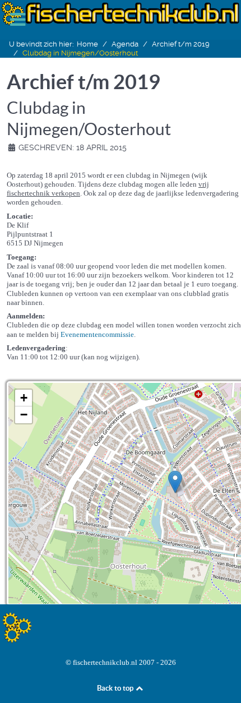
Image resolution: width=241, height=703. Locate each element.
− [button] (23, 415)
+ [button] (23, 398)
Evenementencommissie (97, 334)
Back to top (116, 688)
